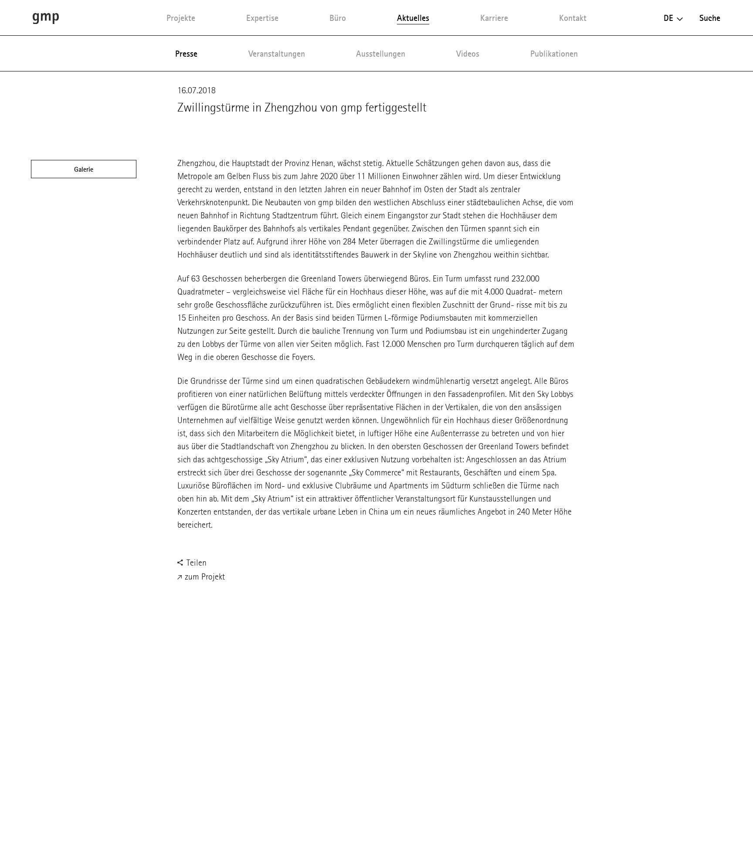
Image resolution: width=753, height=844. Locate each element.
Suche (709, 18)
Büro (337, 18)
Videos (467, 53)
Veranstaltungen (276, 53)
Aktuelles (413, 18)
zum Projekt (204, 577)
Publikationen (554, 53)
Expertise (262, 18)
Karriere (494, 18)
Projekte (180, 18)
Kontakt (573, 18)
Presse (186, 53)
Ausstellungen (380, 53)
